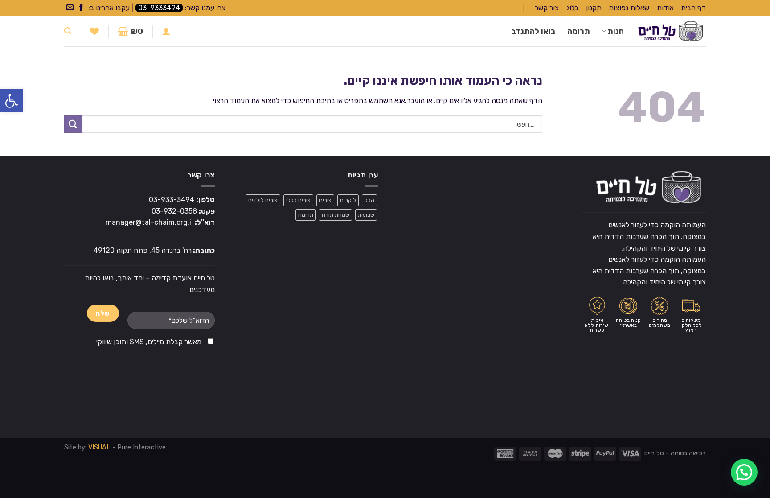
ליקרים (348, 200)
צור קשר (547, 8)
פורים (325, 200)
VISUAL (99, 447)
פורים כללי (298, 200)
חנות (615, 31)
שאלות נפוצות (629, 8)
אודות (665, 8)
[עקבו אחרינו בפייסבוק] (81, 8)
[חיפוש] (67, 31)
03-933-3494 (171, 199)
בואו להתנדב (533, 31)
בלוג (572, 8)
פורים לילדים (263, 200)
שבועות (366, 214)
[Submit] (73, 124)
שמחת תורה (335, 214)
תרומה (578, 31)
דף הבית (693, 8)
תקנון (594, 8)
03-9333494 (159, 8)
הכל (369, 200)
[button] (11, 100)
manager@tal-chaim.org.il (149, 222)
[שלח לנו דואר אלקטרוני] (70, 8)
